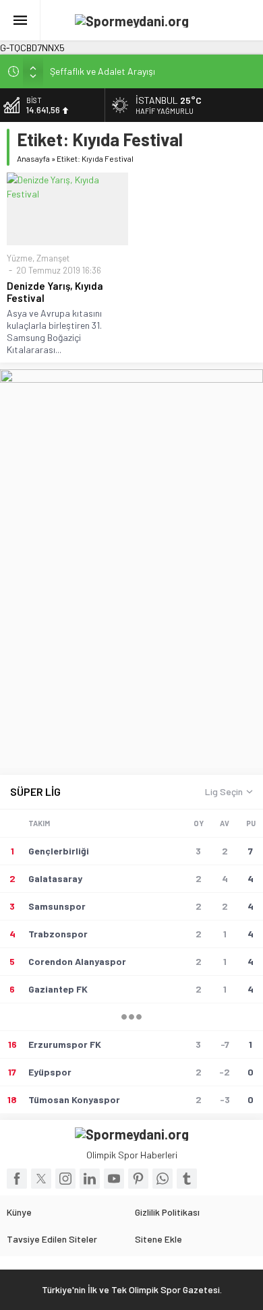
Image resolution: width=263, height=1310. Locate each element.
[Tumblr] (187, 1178)
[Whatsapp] (162, 1178)
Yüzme (19, 258)
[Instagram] (65, 1178)
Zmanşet (52, 258)
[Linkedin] (90, 1178)
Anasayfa (33, 158)
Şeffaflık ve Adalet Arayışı (102, 71)
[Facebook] (17, 1178)
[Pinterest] (138, 1178)
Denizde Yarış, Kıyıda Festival (55, 292)
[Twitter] (41, 1178)
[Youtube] (114, 1178)
